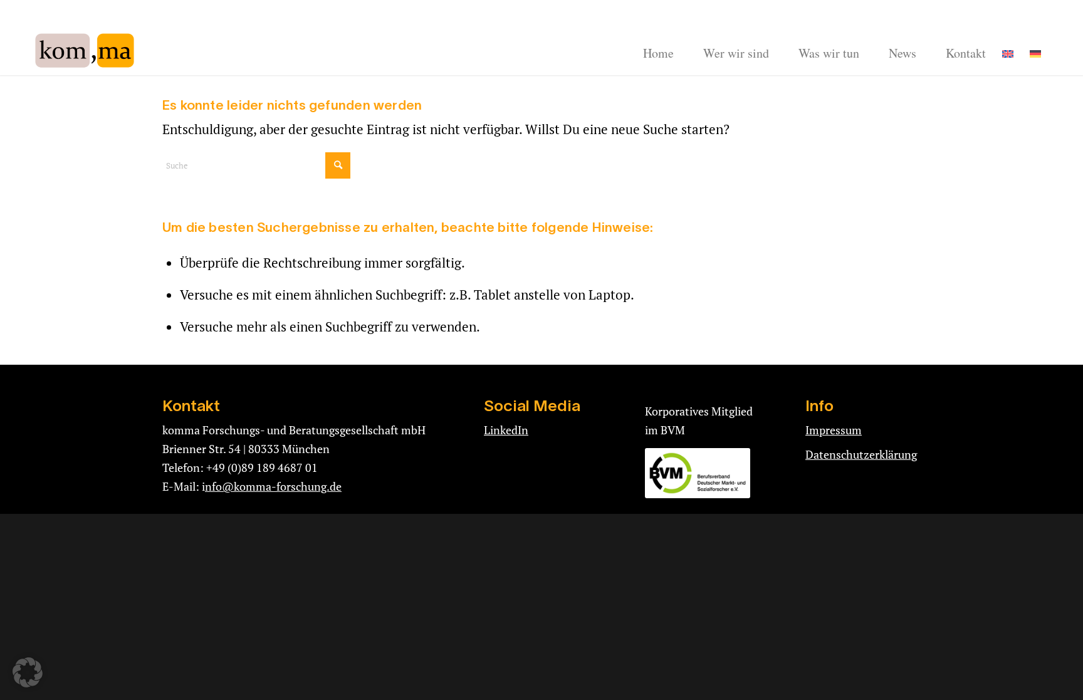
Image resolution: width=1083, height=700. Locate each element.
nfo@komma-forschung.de (273, 486)
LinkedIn (506, 429)
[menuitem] (658, 53)
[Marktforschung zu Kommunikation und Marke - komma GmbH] (86, 50)
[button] (27, 672)
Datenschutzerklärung (861, 454)
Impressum (833, 429)
